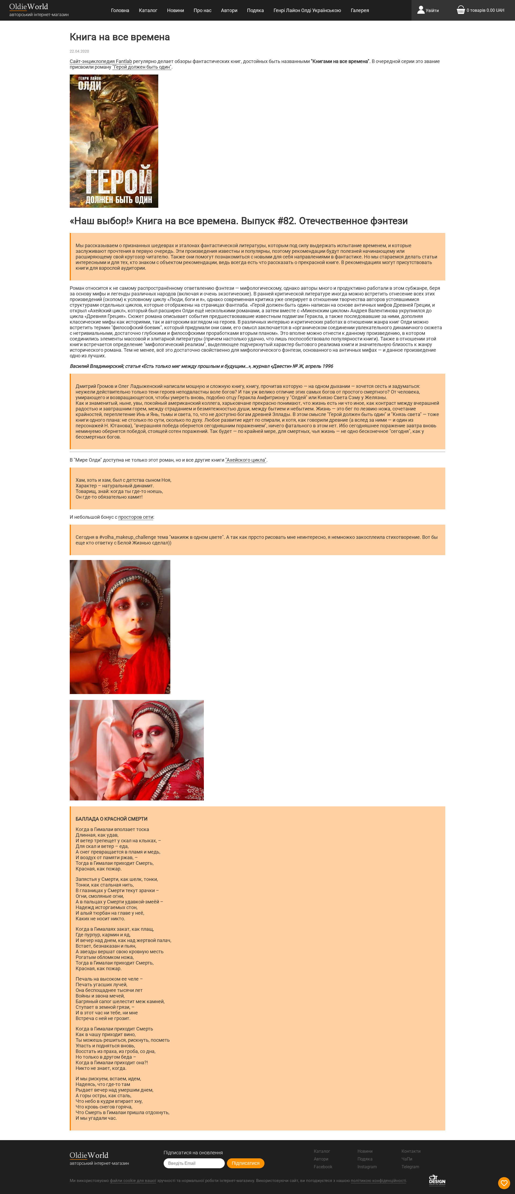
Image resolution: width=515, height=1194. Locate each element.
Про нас (202, 10)
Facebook (323, 1166)
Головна (120, 10)
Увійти (432, 10)
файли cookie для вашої (133, 1180)
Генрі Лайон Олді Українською (307, 10)
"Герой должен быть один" (141, 67)
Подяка (255, 10)
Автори (229, 10)
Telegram (410, 1166)
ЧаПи (407, 1159)
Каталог (148, 10)
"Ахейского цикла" (245, 460)
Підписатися (246, 1163)
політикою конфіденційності (378, 1180)
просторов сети (135, 517)
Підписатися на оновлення (193, 1152)
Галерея (360, 10)
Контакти (411, 1151)
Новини (175, 10)
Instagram (367, 1166)
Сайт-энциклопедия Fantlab (101, 61)
